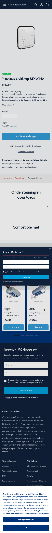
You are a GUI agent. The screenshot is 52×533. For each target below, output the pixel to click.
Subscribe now (26, 277)
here (6, 281)
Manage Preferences (26, 519)
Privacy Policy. (44, 513)
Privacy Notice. (32, 513)
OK (26, 528)
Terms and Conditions (14, 513)
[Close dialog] (50, 250)
